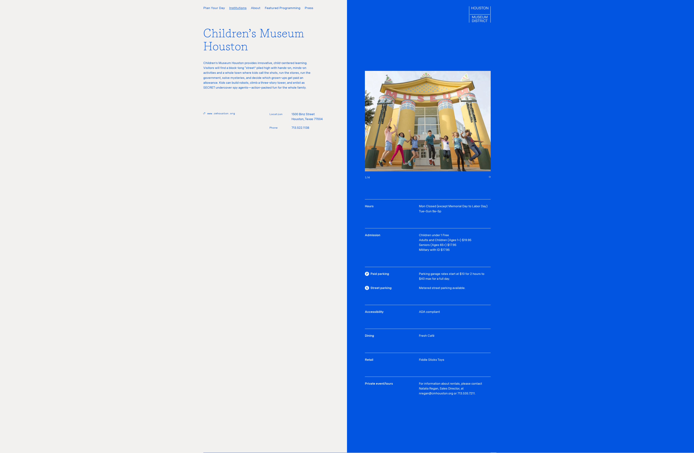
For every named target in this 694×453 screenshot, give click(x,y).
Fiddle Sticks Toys (431, 359)
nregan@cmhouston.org (436, 393)
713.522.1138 (300, 127)
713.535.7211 (466, 393)
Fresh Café (426, 335)
